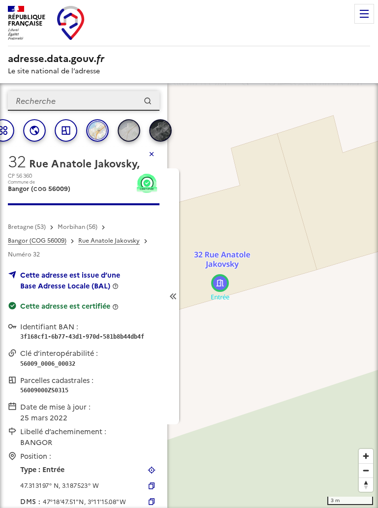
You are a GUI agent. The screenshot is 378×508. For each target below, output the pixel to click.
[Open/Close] (173, 296)
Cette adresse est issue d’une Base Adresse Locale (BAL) (70, 280)
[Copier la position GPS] (151, 486)
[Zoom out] (366, 470)
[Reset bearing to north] (366, 484)
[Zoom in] (366, 456)
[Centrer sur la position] (151, 470)
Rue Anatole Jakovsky (109, 240)
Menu (364, 14)
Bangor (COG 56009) (37, 240)
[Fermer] (151, 154)
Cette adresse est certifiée (65, 306)
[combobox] (83, 101)
